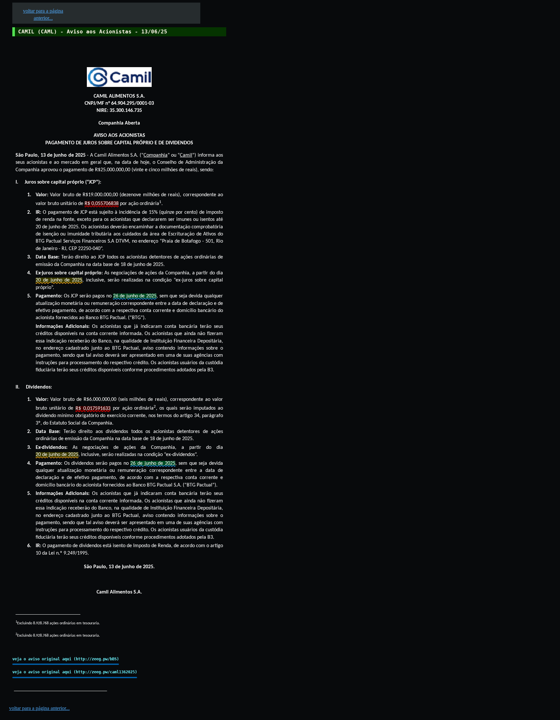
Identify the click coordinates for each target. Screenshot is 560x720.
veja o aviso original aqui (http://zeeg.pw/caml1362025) (74, 672)
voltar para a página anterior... (39, 708)
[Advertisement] (275, 201)
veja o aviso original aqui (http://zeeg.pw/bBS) (65, 659)
